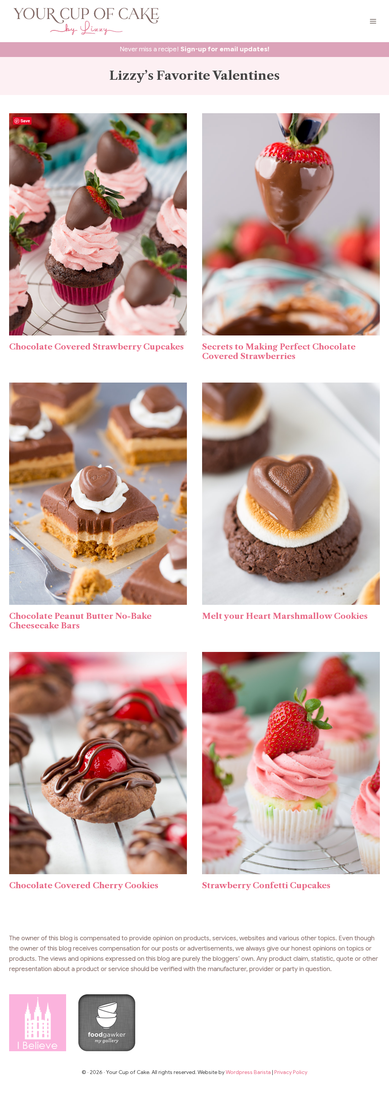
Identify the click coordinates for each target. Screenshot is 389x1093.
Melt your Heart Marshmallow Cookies (285, 616)
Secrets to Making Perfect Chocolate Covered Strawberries (279, 351)
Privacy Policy (290, 1072)
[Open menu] (373, 21)
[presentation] (98, 224)
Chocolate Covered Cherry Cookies (83, 885)
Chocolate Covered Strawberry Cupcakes (96, 346)
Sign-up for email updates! (224, 49)
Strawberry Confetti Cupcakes (266, 885)
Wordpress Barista (249, 1072)
